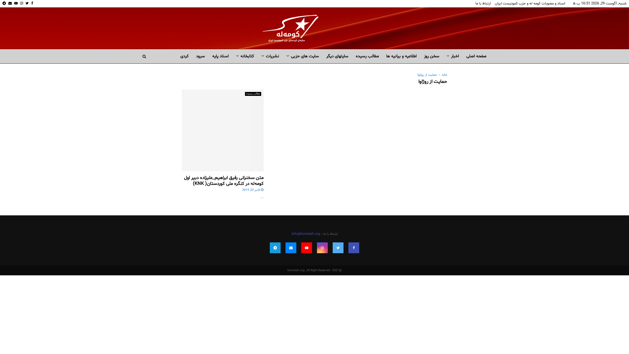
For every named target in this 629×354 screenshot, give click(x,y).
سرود (200, 56)
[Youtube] (306, 247)
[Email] (291, 247)
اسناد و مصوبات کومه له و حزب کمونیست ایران (530, 3)
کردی (184, 56)
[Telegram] (275, 247)
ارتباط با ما (483, 3)
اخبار (455, 56)
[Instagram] (322, 247)
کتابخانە (247, 56)
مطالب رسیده (367, 56)
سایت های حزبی (305, 56)
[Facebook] (353, 247)
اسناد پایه (220, 56)
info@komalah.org (306, 234)
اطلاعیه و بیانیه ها (401, 56)
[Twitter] (338, 247)
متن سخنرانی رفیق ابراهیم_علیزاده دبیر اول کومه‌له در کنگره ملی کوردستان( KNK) (224, 181)
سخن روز (431, 56)
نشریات (272, 56)
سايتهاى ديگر (337, 56)
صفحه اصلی (476, 56)
